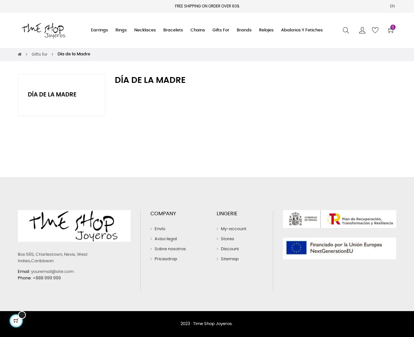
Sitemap (230, 259)
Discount (230, 249)
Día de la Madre (52, 95)
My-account (233, 229)
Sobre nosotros (170, 249)
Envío (160, 229)
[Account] (362, 30)
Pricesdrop (166, 259)
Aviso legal (166, 239)
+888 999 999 (47, 278)
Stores (227, 239)
